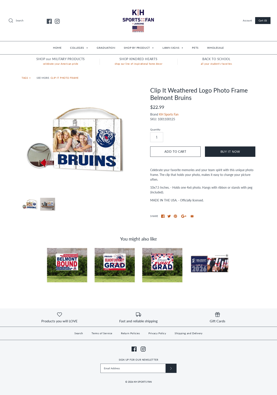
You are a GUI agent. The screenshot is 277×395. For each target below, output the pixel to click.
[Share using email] (192, 216)
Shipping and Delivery (189, 333)
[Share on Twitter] (169, 216)
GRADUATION (106, 47)
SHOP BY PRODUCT (139, 47)
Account (247, 20)
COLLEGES (79, 47)
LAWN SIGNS (173, 47)
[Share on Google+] (184, 216)
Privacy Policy (157, 333)
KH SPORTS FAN (143, 381)
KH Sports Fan (169, 114)
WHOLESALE (215, 47)
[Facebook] (49, 21)
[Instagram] (57, 21)
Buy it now (230, 151)
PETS (195, 47)
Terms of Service (102, 333)
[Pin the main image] (175, 216)
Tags (26, 77)
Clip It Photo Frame (65, 77)
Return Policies (130, 333)
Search (78, 333)
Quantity (155, 129)
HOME (57, 47)
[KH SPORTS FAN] (138, 6)
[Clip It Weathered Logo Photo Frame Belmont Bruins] (74, 139)
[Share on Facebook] (162, 216)
